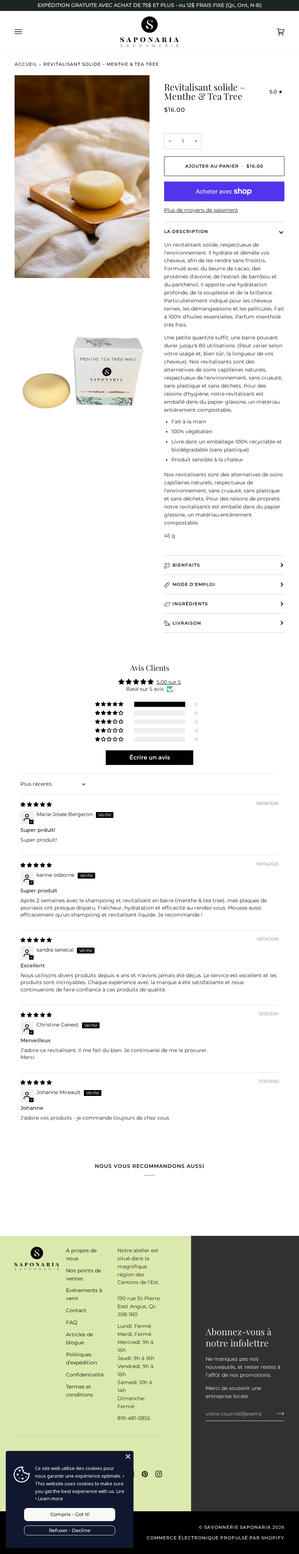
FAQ (71, 1322)
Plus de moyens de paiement (201, 210)
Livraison (186, 623)
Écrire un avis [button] (149, 757)
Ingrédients (190, 603)
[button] (109, 704)
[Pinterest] (144, 1474)
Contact (76, 1310)
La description (186, 231)
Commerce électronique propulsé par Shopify (215, 1537)
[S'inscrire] (274, 1414)
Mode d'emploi (193, 584)
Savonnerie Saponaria (237, 1527)
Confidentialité (85, 1375)
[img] (36, 804)
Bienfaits (186, 565)
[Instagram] (158, 1474)
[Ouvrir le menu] (25, 32)
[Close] (128, 1456)
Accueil (26, 64)
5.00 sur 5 (168, 682)
